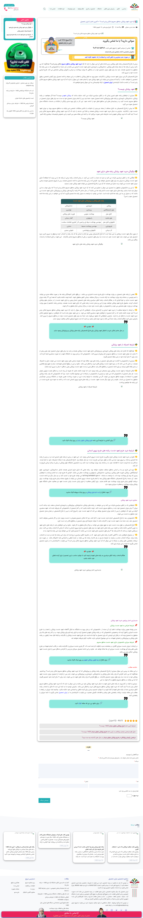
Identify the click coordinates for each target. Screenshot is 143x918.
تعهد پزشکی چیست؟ (26, 24)
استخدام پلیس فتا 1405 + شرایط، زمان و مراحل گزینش (20, 104)
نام (137, 781)
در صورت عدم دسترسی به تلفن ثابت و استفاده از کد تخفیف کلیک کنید (107, 57)
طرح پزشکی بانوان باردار (85, 440)
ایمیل (86, 781)
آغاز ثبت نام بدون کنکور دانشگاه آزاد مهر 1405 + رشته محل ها (54, 884)
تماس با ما (52, 9)
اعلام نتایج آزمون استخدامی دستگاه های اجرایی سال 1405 (54, 904)
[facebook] (107, 910)
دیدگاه (136, 761)
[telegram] (121, 910)
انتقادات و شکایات (30, 886)
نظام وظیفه (81, 9)
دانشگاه (99, 9)
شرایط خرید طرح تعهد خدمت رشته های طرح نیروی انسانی (20, 36)
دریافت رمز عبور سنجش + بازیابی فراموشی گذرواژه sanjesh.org (20, 84)
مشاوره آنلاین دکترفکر (29, 892)
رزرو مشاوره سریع (30, 883)
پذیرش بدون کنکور (109, 9)
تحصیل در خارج (90, 9)
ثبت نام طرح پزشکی (93, 492)
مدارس (124, 9)
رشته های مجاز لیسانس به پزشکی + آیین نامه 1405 (20, 847)
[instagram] (111, 910)
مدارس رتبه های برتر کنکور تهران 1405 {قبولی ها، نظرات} (20, 112)
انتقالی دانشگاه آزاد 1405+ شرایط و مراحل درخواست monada (57, 898)
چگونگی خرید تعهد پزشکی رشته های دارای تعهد (20, 27)
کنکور (118, 9)
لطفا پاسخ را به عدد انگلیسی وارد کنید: (128, 791)
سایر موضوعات (71, 9)
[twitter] (116, 910)
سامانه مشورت (15, 889)
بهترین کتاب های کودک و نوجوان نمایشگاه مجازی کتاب (54, 835)
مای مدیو (16, 892)
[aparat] (126, 910)
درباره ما (33, 889)
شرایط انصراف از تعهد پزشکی (24, 31)
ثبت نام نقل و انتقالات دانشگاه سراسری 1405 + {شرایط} (53, 894)
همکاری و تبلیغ (15, 883)
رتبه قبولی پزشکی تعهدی (91, 660)
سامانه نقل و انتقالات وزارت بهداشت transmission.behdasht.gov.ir (59, 909)
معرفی (127, 27)
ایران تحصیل (108, 82)
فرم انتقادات (61, 9)
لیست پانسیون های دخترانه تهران (24, 98)
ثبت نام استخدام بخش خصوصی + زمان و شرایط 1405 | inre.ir (53, 889)
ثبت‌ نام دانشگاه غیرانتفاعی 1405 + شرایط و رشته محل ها (20, 92)
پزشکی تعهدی (66, 95)
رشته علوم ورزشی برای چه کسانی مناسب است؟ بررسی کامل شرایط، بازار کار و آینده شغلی (89, 848)
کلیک (79, 703)
